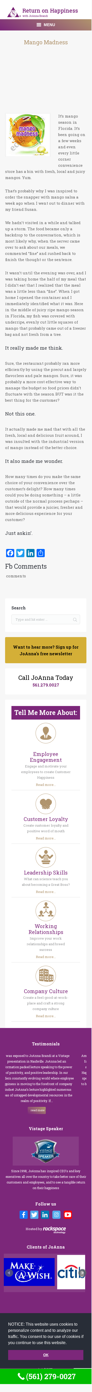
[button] (68, 1343)
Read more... (46, 784)
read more (27, 1110)
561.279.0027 (46, 685)
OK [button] (46, 1355)
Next (82, 1273)
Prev (9, 1273)
